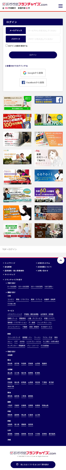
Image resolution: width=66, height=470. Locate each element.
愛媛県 (23, 424)
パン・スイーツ (33, 345)
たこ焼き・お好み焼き (51, 341)
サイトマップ (10, 274)
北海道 (10, 355)
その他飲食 (45, 345)
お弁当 (22, 341)
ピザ (16, 341)
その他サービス (46, 327)
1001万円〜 (49, 286)
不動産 (24, 327)
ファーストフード (14, 337)
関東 (9, 379)
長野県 (30, 373)
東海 (9, 392)
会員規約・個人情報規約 (14, 271)
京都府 (16, 405)
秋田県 (23, 363)
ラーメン (37, 337)
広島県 (30, 415)
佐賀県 (16, 434)
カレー (10, 341)
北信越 (10, 369)
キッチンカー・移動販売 (16, 345)
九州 (9, 430)
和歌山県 (45, 405)
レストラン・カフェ (34, 341)
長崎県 (23, 434)
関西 (9, 402)
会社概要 (8, 267)
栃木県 (16, 382)
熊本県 (30, 434)
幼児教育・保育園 (47, 314)
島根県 (16, 415)
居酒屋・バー (27, 337)
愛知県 (10, 396)
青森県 (10, 363)
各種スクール (12, 318)
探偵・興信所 (34, 327)
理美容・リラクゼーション (17, 322)
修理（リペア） (49, 318)
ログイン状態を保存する (18, 46)
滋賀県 (30, 405)
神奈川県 (11, 386)
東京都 (51, 382)
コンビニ (11, 299)
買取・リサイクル (22, 299)
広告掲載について (45, 267)
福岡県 (10, 434)
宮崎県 (44, 434)
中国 (9, 411)
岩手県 (16, 363)
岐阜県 (16, 396)
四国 (9, 421)
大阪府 (10, 405)
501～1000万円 (36, 286)
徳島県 (10, 424)
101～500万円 (23, 286)
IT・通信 (32, 322)
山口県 (37, 415)
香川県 (16, 424)
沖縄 (9, 440)
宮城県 (30, 363)
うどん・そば (47, 337)
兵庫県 (23, 405)
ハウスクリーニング (15, 314)
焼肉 (56, 337)
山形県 (37, 363)
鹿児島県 (52, 434)
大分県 (37, 434)
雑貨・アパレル (36, 299)
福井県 (23, 373)
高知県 (30, 424)
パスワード (15, 39)
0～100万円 (12, 286)
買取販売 (22, 318)
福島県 (44, 363)
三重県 (23, 396)
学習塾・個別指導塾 (31, 314)
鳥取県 (10, 415)
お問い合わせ (43, 271)
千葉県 (44, 382)
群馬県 (23, 382)
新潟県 (37, 373)
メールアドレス (16, 30)
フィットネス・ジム (44, 322)
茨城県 (10, 382)
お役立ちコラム (44, 263)
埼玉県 (37, 382)
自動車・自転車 (49, 299)
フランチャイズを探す (13, 279)
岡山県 (23, 415)
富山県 (10, 373)
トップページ (10, 263)
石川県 (16, 373)
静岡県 (30, 396)
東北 (9, 360)
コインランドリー (14, 327)
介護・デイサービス (35, 318)
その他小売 (12, 304)
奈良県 (37, 405)
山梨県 (30, 382)
